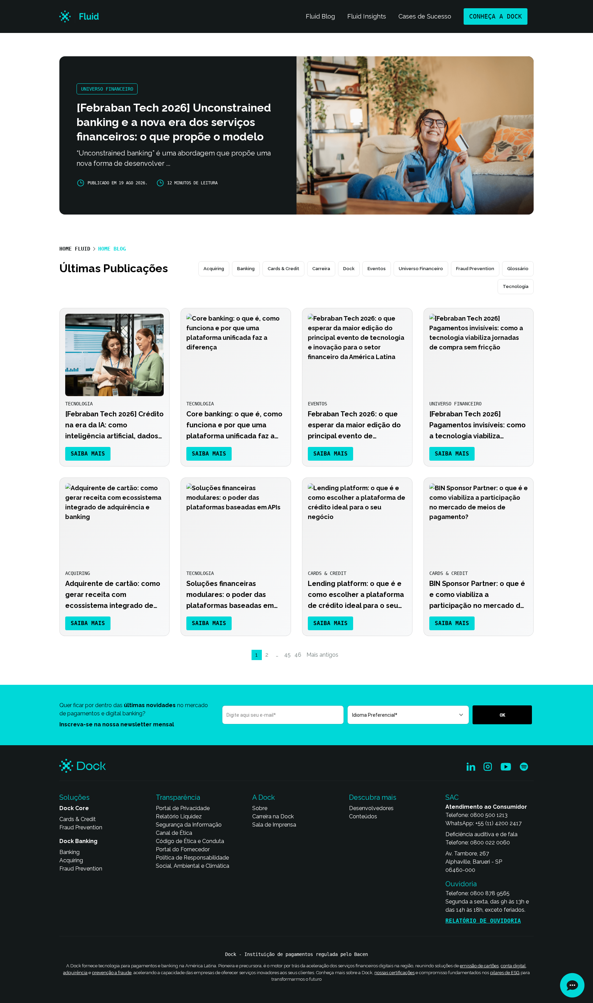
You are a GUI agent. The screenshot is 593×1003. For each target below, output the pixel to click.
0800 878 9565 (490, 893)
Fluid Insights (366, 16)
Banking (246, 268)
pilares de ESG (505, 972)
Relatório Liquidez (179, 816)
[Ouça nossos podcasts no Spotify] (524, 766)
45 (287, 655)
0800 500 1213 (489, 815)
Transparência (178, 797)
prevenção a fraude (111, 972)
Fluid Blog (320, 16)
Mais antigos (322, 655)
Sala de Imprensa (274, 824)
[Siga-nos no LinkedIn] (471, 766)
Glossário (517, 268)
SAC (452, 797)
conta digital (513, 965)
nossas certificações (394, 972)
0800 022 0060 (490, 842)
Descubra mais (372, 797)
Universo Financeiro (421, 268)
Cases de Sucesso (424, 16)
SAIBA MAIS (88, 453)
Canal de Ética (174, 833)
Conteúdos (363, 816)
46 (297, 655)
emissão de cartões (479, 965)
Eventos (377, 268)
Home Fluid (74, 249)
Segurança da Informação (189, 824)
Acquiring (214, 268)
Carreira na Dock (273, 816)
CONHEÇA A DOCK (495, 16)
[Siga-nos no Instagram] (488, 766)
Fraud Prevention (475, 268)
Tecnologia (515, 286)
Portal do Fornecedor (183, 849)
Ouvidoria (461, 884)
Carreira (321, 268)
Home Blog (112, 249)
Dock (348, 268)
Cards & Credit (283, 268)
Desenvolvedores (371, 808)
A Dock (263, 797)
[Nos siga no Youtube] (505, 766)
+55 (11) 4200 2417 (498, 823)
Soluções (74, 797)
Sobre (259, 808)
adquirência (75, 972)
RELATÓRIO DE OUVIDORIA (483, 921)
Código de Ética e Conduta (190, 841)
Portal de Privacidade (183, 808)
